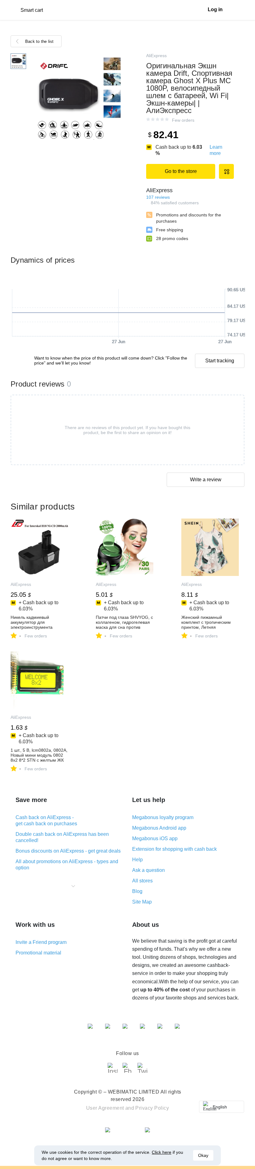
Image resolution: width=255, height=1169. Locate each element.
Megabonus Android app (159, 828)
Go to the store (181, 171)
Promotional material (38, 952)
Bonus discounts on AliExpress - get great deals (68, 851)
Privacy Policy (152, 1108)
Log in (215, 9)
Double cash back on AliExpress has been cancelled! (62, 837)
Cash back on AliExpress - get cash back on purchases (46, 820)
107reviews (158, 197)
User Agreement (105, 1108)
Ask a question (148, 870)
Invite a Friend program (41, 942)
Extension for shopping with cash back (174, 849)
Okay (203, 1155)
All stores (142, 880)
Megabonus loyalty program (162, 817)
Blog (137, 891)
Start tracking (219, 360)
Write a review (205, 479)
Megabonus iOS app (155, 838)
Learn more (216, 150)
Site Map (142, 901)
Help (137, 859)
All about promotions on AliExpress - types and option (67, 864)
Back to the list (39, 41)
